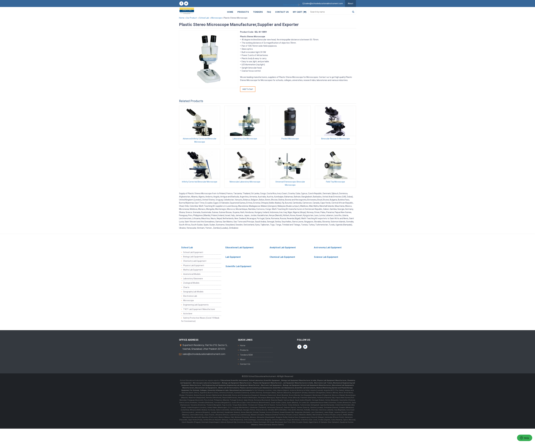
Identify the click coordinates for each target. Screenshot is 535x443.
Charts (186, 287)
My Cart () (300, 12)
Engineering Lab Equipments (196, 305)
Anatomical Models (191, 274)
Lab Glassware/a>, (266, 388)
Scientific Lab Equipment (238, 266)
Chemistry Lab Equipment (194, 261)
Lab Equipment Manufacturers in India (298, 383)
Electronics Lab (190, 296)
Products (243, 12)
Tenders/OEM (246, 355)
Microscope (216, 18)
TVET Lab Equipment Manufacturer (199, 309)
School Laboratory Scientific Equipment (264, 380)
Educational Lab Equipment (239, 247)
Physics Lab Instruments (249, 388)
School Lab (204, 18)
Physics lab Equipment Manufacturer (267, 383)
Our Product (191, 18)
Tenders (258, 12)
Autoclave (187, 313)
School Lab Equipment (193, 252)
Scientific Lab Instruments (305, 388)
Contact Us (282, 12)
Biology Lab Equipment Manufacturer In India (299, 380)
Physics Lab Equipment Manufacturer (331, 380)
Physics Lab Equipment (193, 265)
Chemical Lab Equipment (282, 257)
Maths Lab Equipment (193, 270)
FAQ (269, 12)
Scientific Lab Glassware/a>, (284, 388)
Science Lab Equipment (326, 257)
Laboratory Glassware (193, 278)
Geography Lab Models (193, 292)
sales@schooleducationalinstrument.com (204, 354)
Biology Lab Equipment (193, 257)
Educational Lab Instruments (240, 390)
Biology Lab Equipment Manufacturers (237, 383)
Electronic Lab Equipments (271, 385)
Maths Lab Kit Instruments (228, 388)
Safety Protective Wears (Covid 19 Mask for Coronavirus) (200, 319)
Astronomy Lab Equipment (328, 247)
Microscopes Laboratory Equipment (207, 383)
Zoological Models (191, 283)
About (350, 3)
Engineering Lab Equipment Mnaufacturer (243, 385)
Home (230, 12)
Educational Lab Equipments (206, 388)
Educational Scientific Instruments (234, 380)
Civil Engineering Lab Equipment (214, 385)
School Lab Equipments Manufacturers (316, 385)
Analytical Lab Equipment (283, 247)
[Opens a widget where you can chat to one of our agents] (524, 438)
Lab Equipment (233, 257)
